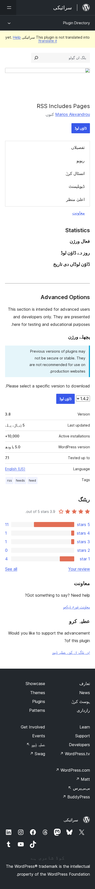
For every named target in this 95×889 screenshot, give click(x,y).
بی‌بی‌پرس (79, 788)
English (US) (15, 469)
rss (9, 480)
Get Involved (33, 726)
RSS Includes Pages (63, 106)
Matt (83, 779)
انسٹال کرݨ (75, 173)
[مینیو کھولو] (8, 7)
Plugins (38, 701)
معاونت (78, 212)
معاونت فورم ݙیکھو (76, 606)
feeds (20, 480)
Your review (79, 568)
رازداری (83, 710)
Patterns (37, 710)
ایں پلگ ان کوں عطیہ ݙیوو (71, 652)
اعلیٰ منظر (75, 199)
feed (32, 480)
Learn (85, 726)
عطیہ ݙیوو (35, 744)
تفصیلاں (78, 147)
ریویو (81, 160)
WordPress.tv (75, 753)
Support (82, 735)
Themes (37, 692)
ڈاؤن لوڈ (81, 128)
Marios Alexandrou (72, 114)
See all (11, 568)
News (84, 692)
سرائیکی (71, 819)
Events (38, 735)
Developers (79, 744)
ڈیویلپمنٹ (77, 186)
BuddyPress (76, 796)
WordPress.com (72, 770)
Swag (37, 753)
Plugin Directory (76, 23)
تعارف (84, 683)
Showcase (35, 683)
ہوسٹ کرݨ (80, 701)
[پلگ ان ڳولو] (36, 58)
